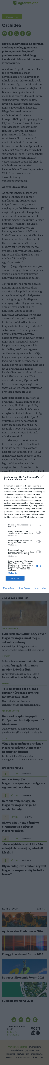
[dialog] (24, 532)
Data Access (24, 588)
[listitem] (24, 526)
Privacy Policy (40, 588)
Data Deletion (9, 588)
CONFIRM (15, 578)
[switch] (38, 532)
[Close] (43, 477)
